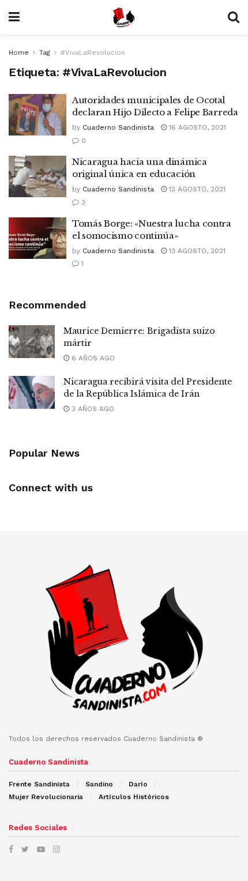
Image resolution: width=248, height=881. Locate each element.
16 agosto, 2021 (196, 127)
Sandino (99, 784)
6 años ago (92, 358)
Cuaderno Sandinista (118, 127)
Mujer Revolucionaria (46, 797)
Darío (138, 784)
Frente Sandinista (39, 784)
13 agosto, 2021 (196, 189)
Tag (44, 52)
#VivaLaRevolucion (93, 52)
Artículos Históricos (134, 797)
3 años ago (91, 409)
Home (19, 52)
